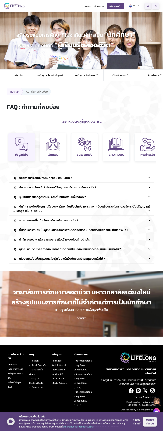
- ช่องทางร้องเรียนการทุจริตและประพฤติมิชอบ (83, 365)
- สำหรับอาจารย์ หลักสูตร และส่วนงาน (16, 373)
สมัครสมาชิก (115, 6)
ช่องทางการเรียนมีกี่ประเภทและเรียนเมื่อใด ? (43, 178)
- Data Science (59, 383)
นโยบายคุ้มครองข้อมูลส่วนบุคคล (78, 426)
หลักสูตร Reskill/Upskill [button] (50, 75)
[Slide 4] (83, 64)
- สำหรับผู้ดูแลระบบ (14, 385)
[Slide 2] (79, 64)
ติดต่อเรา (81, 318)
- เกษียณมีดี (57, 374)
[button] (156, 401)
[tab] (21, 147)
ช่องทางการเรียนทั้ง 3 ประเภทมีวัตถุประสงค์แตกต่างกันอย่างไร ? (55, 187)
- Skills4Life (58, 378)
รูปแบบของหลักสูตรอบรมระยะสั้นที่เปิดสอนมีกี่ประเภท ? (50, 197)
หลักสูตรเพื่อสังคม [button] (85, 75)
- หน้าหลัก (12, 364)
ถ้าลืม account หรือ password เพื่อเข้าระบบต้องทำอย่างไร (52, 239)
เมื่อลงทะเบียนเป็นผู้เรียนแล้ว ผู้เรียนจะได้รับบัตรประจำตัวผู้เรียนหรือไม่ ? (59, 258)
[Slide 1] (77, 64)
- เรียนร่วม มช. (36, 387)
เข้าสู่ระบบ (99, 6)
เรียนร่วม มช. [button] (119, 75)
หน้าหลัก (18, 75)
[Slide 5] (86, 64)
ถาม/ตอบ (86, 6)
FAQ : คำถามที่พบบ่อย (36, 92)
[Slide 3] (81, 64)
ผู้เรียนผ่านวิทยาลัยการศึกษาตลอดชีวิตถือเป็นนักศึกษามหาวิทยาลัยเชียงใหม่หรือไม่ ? (67, 249)
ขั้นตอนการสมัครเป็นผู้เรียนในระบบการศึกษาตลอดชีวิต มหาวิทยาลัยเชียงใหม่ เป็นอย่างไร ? (71, 230)
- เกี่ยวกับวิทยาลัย (37, 365)
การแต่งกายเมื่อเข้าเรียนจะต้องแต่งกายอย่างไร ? (46, 220)
